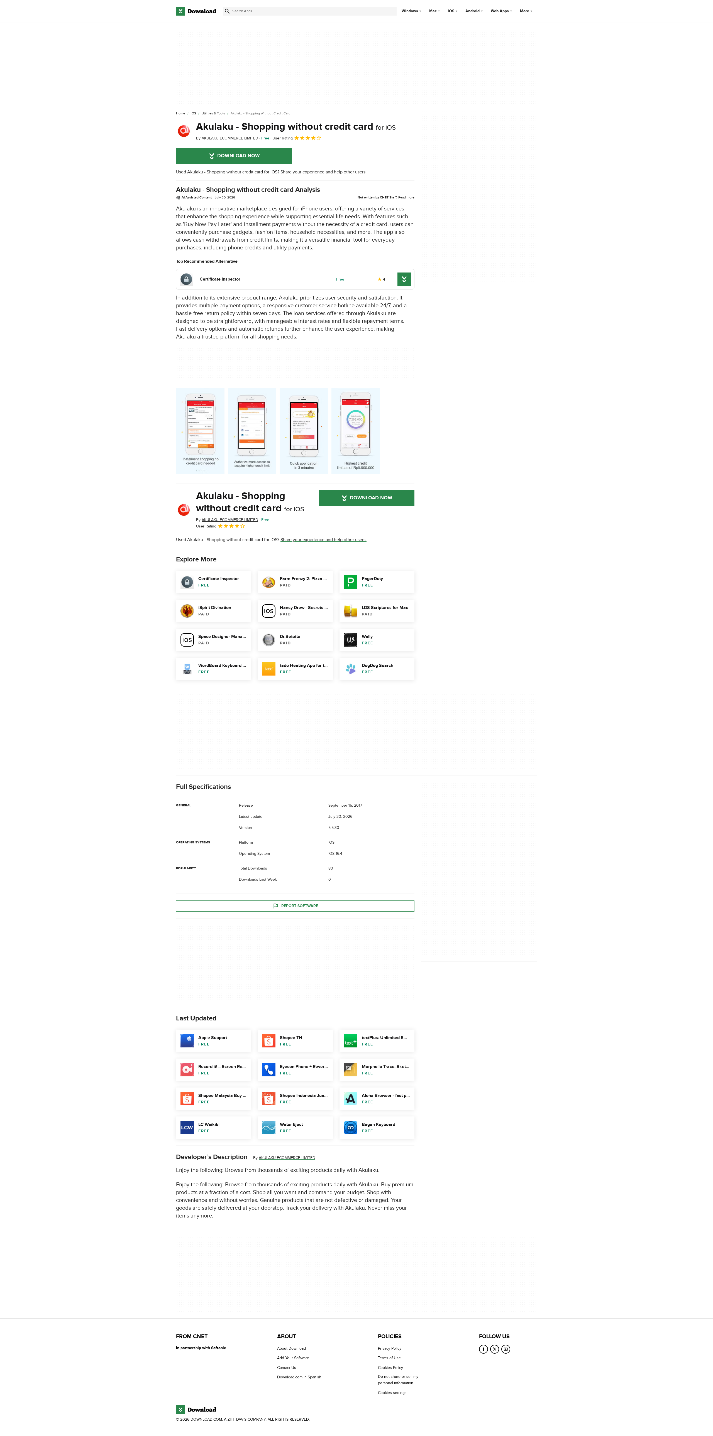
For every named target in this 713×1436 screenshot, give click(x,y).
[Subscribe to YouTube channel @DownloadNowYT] (505, 1349)
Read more (406, 197)
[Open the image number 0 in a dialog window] (200, 431)
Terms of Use (389, 1358)
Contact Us (286, 1367)
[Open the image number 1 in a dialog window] (252, 431)
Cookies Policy (390, 1367)
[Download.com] (196, 11)
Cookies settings (392, 1392)
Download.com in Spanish (299, 1377)
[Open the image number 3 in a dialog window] (355, 431)
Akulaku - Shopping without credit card (296, 127)
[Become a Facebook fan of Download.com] (483, 1349)
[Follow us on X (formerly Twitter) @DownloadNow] (494, 1349)
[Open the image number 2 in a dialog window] (304, 431)
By (227, 138)
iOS (451, 11)
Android (472, 11)
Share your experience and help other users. (323, 172)
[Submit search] (227, 11)
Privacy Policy (389, 1348)
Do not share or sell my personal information (398, 1379)
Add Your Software (293, 1358)
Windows (410, 11)
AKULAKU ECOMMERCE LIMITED (287, 1157)
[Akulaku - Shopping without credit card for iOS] (184, 131)
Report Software (299, 906)
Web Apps (500, 11)
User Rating (282, 138)
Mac (433, 11)
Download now (238, 156)
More (524, 11)
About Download (291, 1348)
